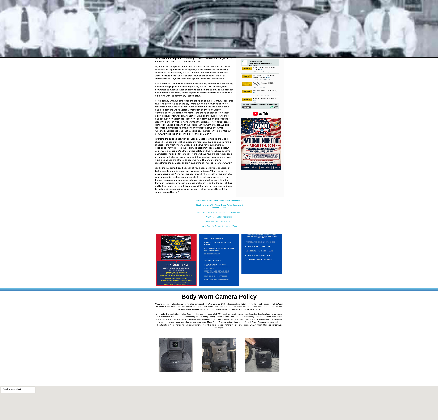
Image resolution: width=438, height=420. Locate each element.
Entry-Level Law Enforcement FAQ (219, 221)
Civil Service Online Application (219, 217)
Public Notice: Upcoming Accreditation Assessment (219, 200)
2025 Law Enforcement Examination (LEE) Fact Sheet (219, 212)
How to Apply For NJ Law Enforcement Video (219, 226)
